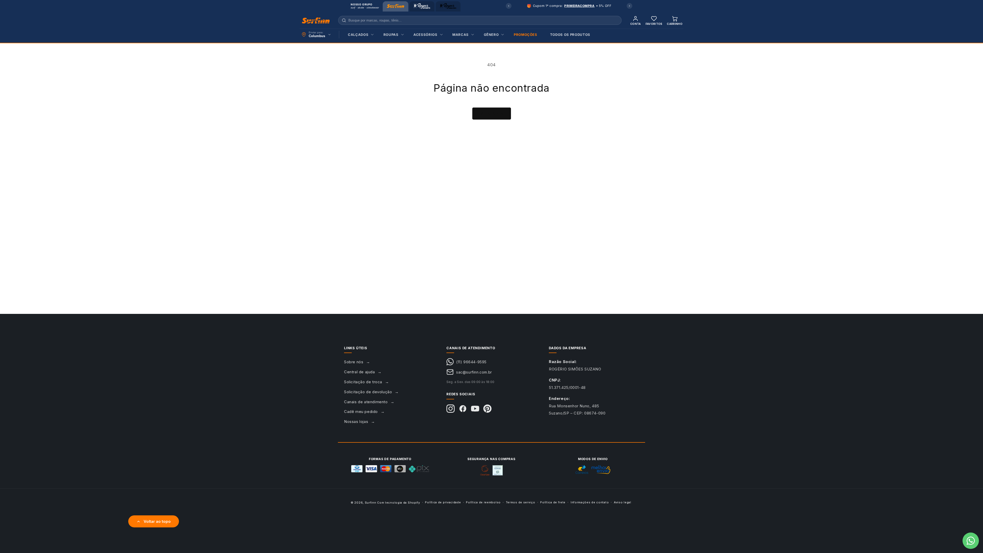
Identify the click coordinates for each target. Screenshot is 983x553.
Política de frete (552, 502)
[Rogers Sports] (422, 6)
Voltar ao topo (157, 521)
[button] (359, 34)
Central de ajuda (359, 371)
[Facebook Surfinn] (463, 409)
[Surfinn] (395, 6)
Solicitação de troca (363, 381)
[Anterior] (508, 6)
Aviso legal (622, 502)
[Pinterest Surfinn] (487, 409)
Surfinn (370, 502)
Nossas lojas (356, 421)
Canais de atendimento (366, 401)
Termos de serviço (520, 502)
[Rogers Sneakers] (448, 6)
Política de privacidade (443, 502)
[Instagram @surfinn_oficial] (450, 409)
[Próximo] (629, 6)
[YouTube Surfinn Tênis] (475, 409)
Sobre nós (353, 361)
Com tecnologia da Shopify (398, 502)
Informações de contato (590, 502)
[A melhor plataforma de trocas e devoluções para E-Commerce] (498, 470)
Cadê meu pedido (361, 411)
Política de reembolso (483, 502)
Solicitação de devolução (368, 391)
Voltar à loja (491, 113)
